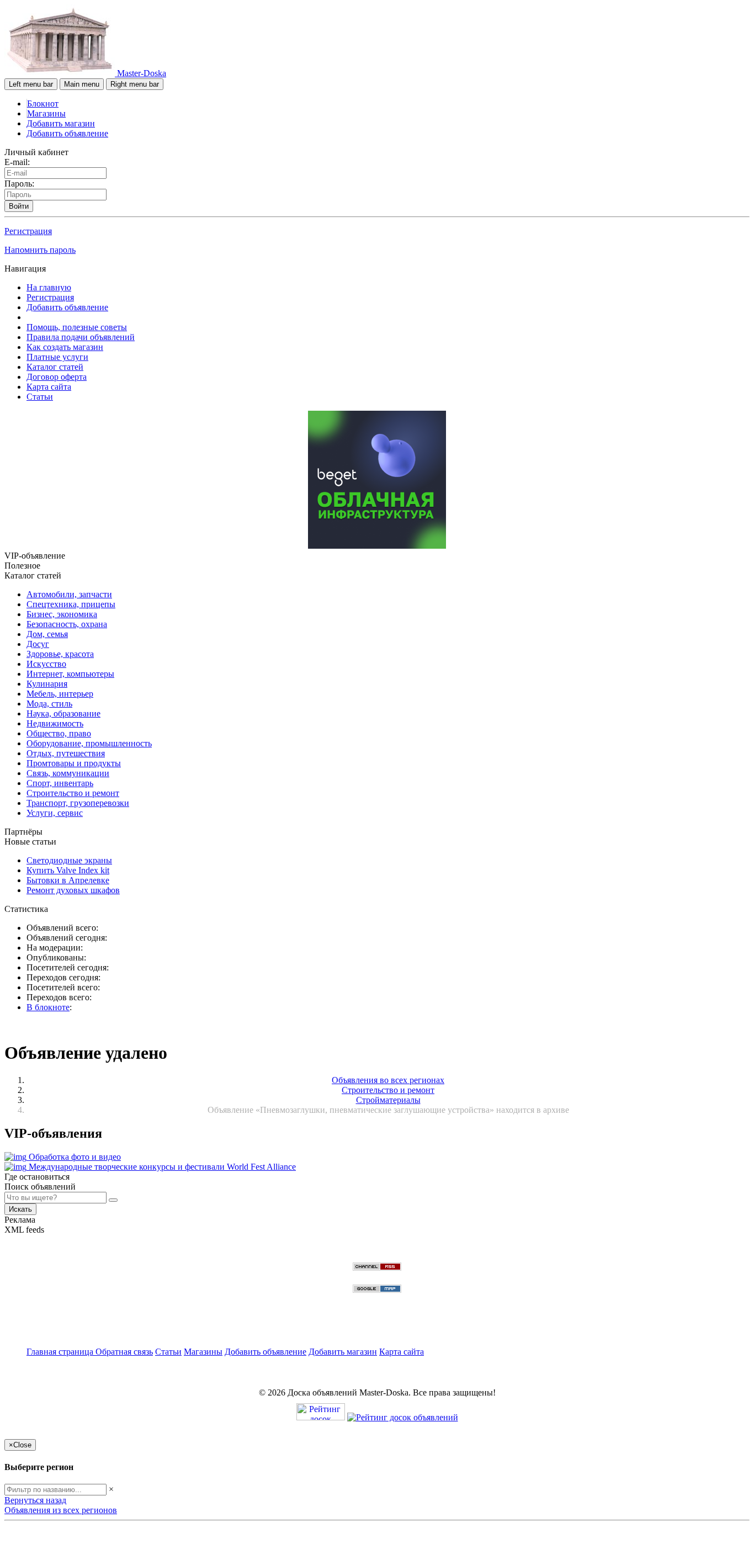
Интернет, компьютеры (70, 673)
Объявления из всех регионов (60, 1510)
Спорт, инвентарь (59, 783)
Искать (20, 1209)
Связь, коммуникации (67, 773)
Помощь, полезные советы (76, 327)
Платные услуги (57, 357)
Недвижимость (54, 723)
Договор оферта (56, 376)
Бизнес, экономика (61, 614)
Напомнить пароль (40, 249)
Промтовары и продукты (73, 763)
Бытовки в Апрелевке (67, 880)
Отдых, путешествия (65, 753)
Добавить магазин (60, 123)
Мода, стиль (49, 703)
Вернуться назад (35, 1500)
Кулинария (46, 683)
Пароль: (19, 183)
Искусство (46, 663)
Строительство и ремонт (72, 793)
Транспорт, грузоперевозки (77, 803)
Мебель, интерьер (59, 693)
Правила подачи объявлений (80, 337)
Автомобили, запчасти (69, 594)
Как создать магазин (64, 347)
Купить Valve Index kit (67, 870)
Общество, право (58, 733)
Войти (19, 206)
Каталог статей (54, 367)
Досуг (37, 644)
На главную (48, 287)
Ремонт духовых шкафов (73, 890)
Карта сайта (48, 386)
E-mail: (17, 162)
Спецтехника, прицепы (70, 604)
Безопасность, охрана (66, 624)
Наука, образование (63, 713)
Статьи (39, 396)
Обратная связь (124, 1351)
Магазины (46, 113)
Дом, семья (47, 634)
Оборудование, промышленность (89, 743)
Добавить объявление (67, 133)
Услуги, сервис (54, 813)
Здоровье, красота (60, 654)
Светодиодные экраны (69, 860)
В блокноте (48, 1007)
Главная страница (60, 1351)
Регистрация (28, 231)
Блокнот (43, 103)
